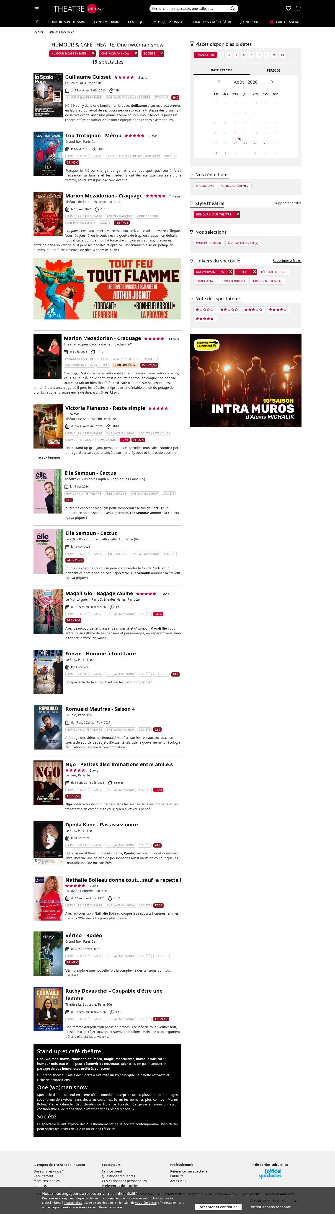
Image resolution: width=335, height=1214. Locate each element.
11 (225, 123)
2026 (252, 82)
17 (215, 133)
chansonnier (81, 1059)
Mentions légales (47, 1181)
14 (255, 123)
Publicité (176, 1176)
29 (235, 103)
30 (245, 103)
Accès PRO (178, 1181)
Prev (219, 81)
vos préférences (146, 1203)
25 (225, 143)
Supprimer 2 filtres (287, 260)
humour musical (149, 1059)
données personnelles (130, 1181)
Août (239, 82)
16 (275, 123)
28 (225, 103)
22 (265, 133)
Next (272, 81)
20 (245, 133)
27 (215, 103)
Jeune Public (251, 22)
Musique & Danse (168, 22)
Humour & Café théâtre (211, 22)
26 (235, 143)
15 (265, 123)
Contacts (40, 1185)
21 (255, 133)
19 (235, 133)
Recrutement (43, 1176)
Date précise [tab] (221, 70)
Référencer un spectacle (188, 1171)
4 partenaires (73, 1203)
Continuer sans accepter (270, 1206)
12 (235, 123)
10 (282, 55)
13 (245, 123)
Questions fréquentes (118, 1176)
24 (215, 143)
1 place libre (205, 55)
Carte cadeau (287, 22)
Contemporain (107, 22)
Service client (112, 1171)
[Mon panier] (298, 8)
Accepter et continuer (218, 1206)
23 (275, 133)
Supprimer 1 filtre (288, 203)
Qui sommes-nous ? (49, 1171)
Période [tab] (274, 70)
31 (255, 103)
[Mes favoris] (288, 8)
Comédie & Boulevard (66, 22)
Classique (136, 22)
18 (225, 133)
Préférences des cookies (120, 1185)
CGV (105, 1181)
